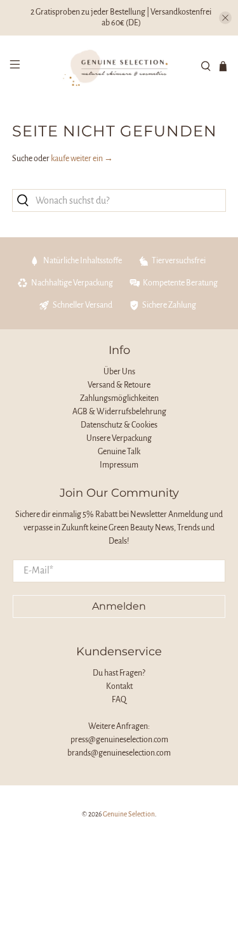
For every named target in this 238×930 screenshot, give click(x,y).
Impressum (119, 465)
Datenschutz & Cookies (119, 425)
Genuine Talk (119, 451)
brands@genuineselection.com (119, 753)
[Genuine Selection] (119, 66)
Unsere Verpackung (119, 438)
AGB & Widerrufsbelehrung (119, 411)
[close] (225, 17)
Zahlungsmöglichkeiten (119, 398)
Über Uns (119, 371)
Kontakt (119, 686)
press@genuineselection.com (119, 739)
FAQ (119, 699)
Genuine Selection (129, 814)
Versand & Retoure (119, 385)
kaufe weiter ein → (82, 158)
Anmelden (119, 606)
